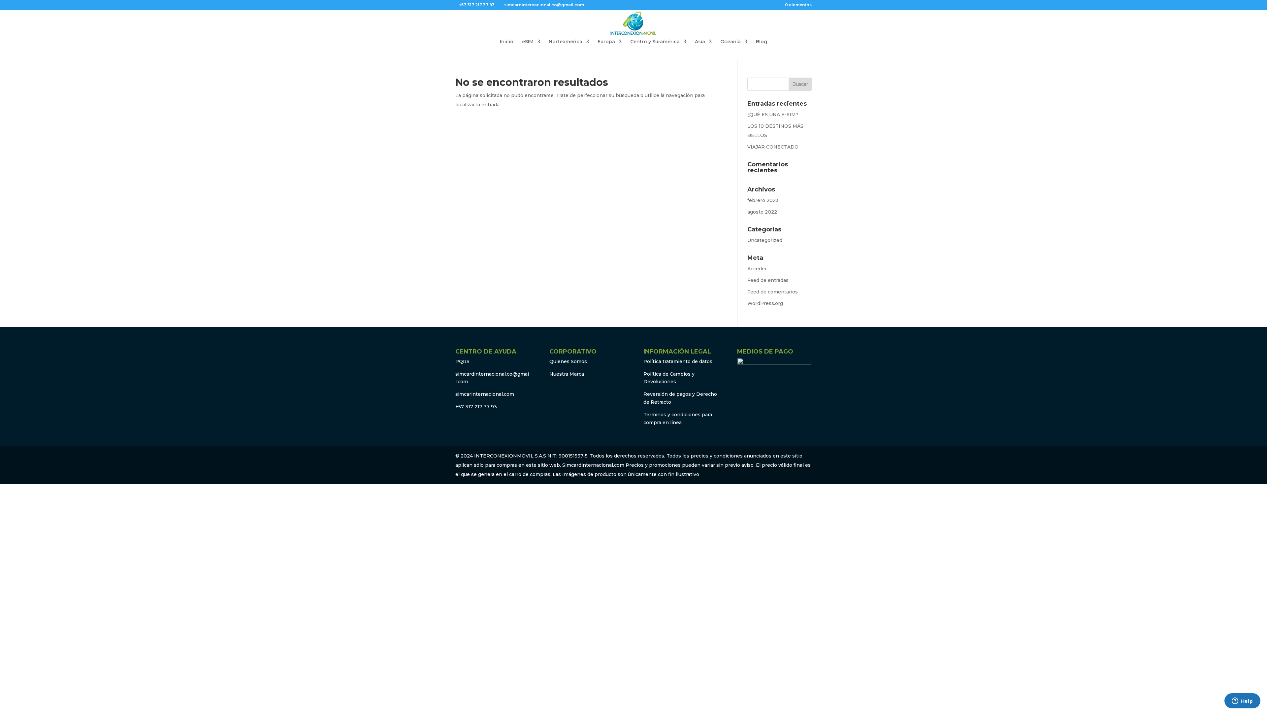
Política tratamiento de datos (677, 361)
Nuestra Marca (566, 374)
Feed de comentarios (772, 292)
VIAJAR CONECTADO (772, 147)
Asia (700, 42)
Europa (606, 42)
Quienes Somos (568, 361)
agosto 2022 (762, 212)
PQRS (462, 361)
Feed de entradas (768, 280)
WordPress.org (765, 303)
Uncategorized (764, 240)
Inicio (506, 42)
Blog (761, 42)
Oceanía (730, 42)
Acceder (757, 269)
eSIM (528, 42)
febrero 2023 (763, 200)
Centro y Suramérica (655, 42)
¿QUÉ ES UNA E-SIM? (772, 115)
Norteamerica (565, 42)
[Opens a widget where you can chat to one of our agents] (1242, 701)
